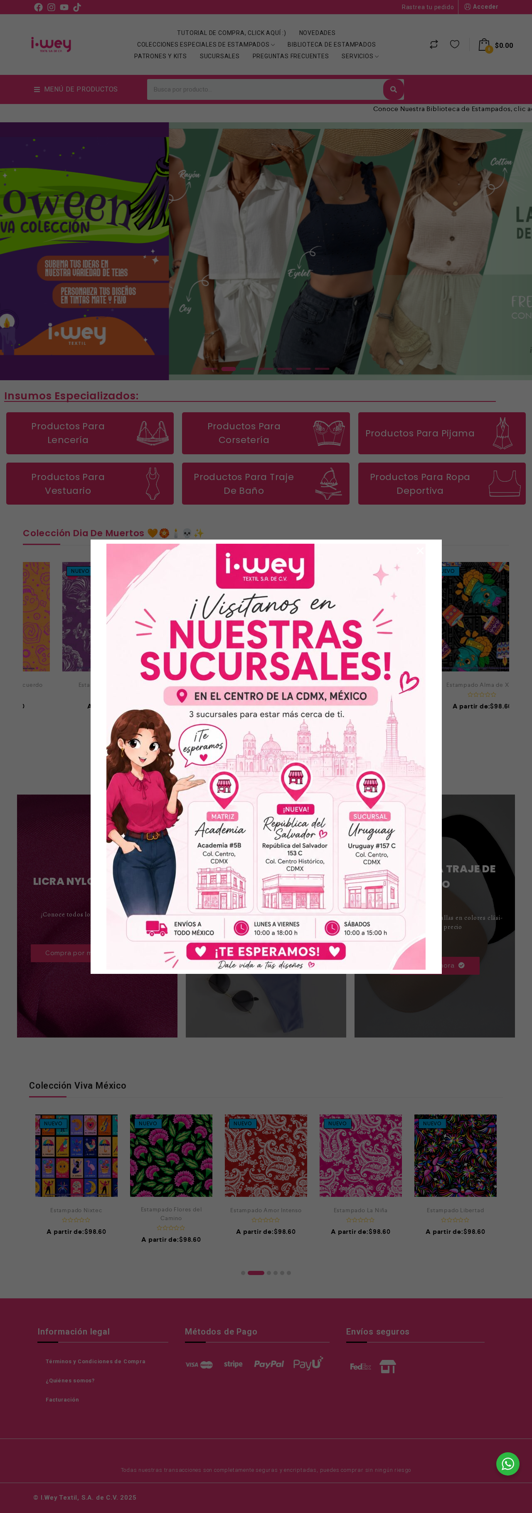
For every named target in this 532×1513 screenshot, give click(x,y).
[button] (420, 551)
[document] (266, 756)
